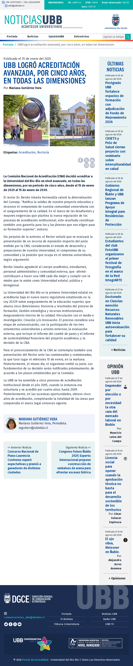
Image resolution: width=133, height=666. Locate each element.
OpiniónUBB (56, 36)
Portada (12, 36)
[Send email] (87, 165)
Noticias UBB (109, 613)
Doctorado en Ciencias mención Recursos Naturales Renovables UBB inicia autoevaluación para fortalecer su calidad (117, 318)
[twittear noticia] (87, 160)
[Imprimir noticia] (92, 165)
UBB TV (109, 624)
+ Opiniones (117, 578)
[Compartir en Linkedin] (92, 160)
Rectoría (43, 152)
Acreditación (27, 152)
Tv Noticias (66, 619)
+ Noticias (118, 350)
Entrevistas (81, 36)
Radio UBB (109, 619)
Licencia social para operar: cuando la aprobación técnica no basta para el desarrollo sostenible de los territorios (113, 484)
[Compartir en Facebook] (81, 160)
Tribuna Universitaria (66, 624)
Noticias (32, 36)
